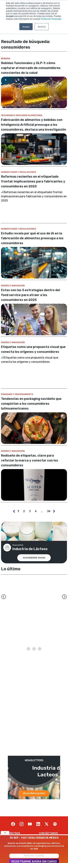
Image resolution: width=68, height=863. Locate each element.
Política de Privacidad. (51, 18)
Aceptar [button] (26, 26)
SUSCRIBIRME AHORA (34, 558)
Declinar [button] (42, 26)
